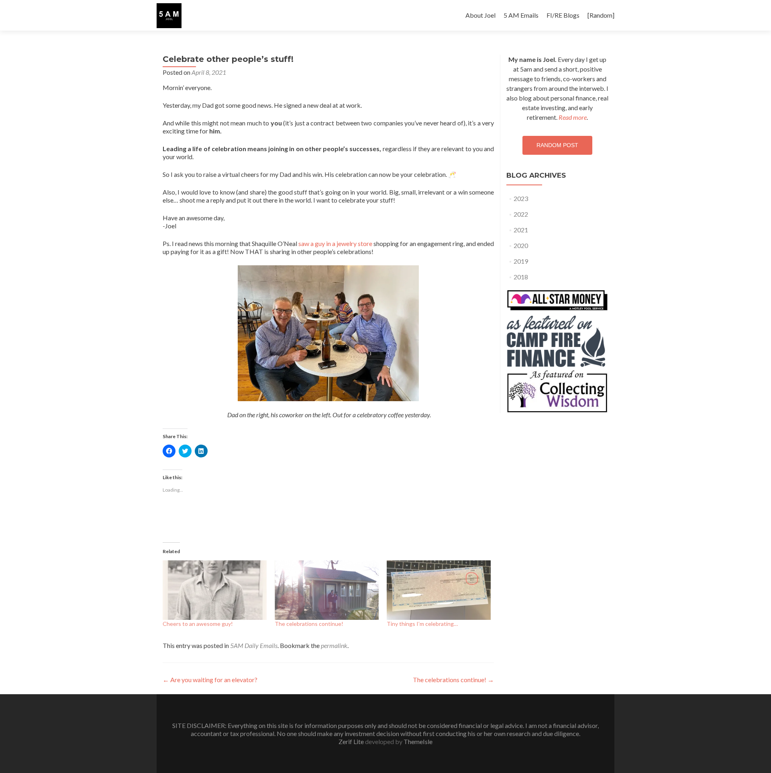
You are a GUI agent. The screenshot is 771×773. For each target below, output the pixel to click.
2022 (521, 214)
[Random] (600, 15)
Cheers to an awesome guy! (198, 623)
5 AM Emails (521, 15)
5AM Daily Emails (253, 645)
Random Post (557, 145)
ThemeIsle (418, 741)
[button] (169, 15)
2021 (521, 230)
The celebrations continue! (309, 623)
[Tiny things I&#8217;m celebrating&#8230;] (439, 590)
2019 (521, 261)
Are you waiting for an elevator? (210, 679)
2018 (521, 277)
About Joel (480, 15)
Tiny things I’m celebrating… (422, 623)
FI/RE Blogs (563, 15)
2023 (521, 198)
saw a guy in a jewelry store (335, 243)
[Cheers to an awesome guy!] (215, 590)
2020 (521, 245)
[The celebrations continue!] (327, 590)
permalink (334, 645)
